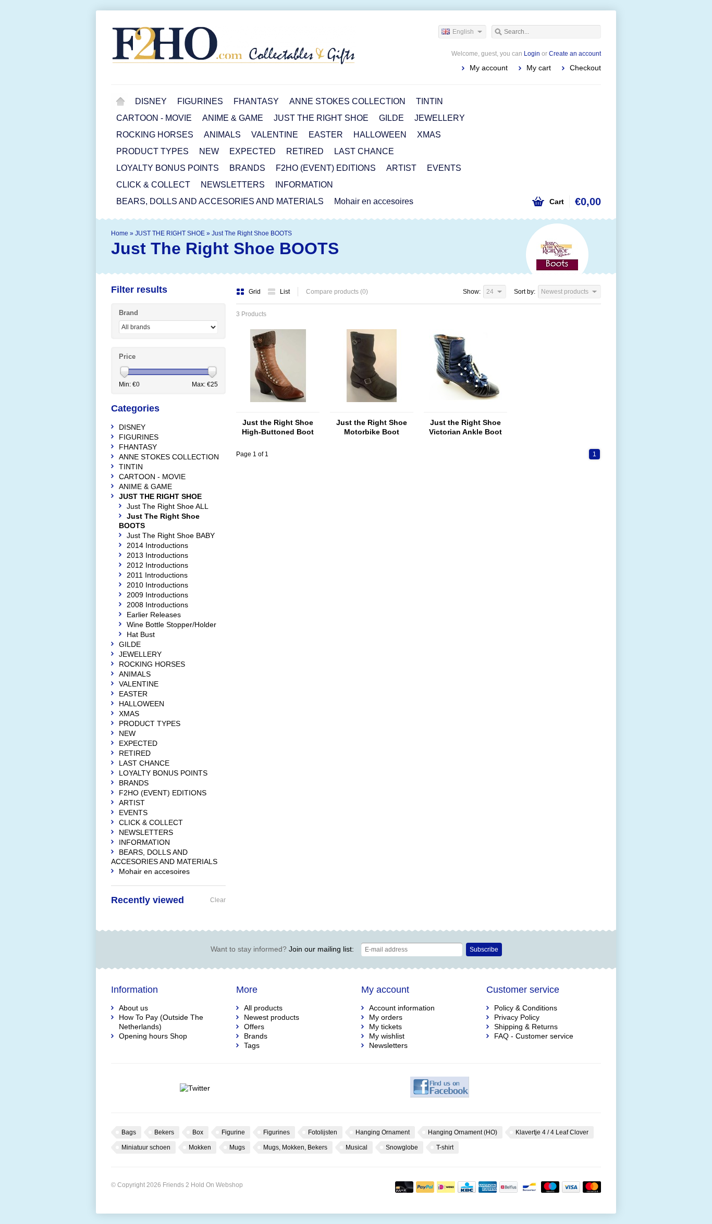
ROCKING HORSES (154, 134)
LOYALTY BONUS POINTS (167, 168)
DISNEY (151, 101)
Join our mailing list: (282, 949)
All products (263, 1008)
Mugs (237, 1147)
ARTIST (401, 168)
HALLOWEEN (380, 134)
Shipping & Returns (526, 1026)
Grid (255, 291)
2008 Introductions (157, 605)
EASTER (326, 134)
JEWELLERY (439, 118)
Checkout (585, 68)
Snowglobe (402, 1147)
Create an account (575, 53)
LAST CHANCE (364, 151)
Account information (402, 1008)
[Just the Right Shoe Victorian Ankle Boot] (465, 407)
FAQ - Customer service (533, 1036)
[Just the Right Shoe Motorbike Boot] (371, 407)
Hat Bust (141, 634)
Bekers (164, 1132)
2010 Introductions (157, 585)
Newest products (271, 1017)
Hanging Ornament (382, 1132)
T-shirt (444, 1147)
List (285, 291)
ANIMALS (222, 134)
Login (532, 53)
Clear (218, 900)
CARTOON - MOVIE (154, 118)
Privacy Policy (516, 1017)
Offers (254, 1026)
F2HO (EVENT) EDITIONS (326, 168)
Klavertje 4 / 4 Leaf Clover (551, 1132)
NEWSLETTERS (233, 184)
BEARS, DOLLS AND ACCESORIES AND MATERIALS (220, 201)
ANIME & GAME (232, 118)
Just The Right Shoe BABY (171, 535)
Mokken (200, 1147)
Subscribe (484, 949)
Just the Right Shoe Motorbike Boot (371, 427)
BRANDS (247, 168)
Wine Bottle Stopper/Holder (171, 624)
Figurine (233, 1132)
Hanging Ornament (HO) (462, 1132)
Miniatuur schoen (145, 1147)
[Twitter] (194, 1088)
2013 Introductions (157, 555)
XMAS (429, 134)
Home (120, 101)
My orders (385, 1017)
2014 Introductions (157, 545)
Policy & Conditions (525, 1008)
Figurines (276, 1132)
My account (489, 68)
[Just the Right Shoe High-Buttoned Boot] (278, 407)
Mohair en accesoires (373, 201)
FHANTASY (256, 101)
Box (197, 1132)
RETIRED (305, 151)
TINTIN (429, 101)
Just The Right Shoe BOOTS (252, 233)
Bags (128, 1132)
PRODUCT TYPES (152, 151)
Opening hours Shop (153, 1036)
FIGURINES (200, 101)
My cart (538, 68)
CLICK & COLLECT (153, 184)
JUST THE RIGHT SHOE (321, 118)
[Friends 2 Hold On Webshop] (233, 47)
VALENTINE (274, 134)
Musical (356, 1147)
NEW (209, 151)
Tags (252, 1045)
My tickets (385, 1026)
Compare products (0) (337, 291)
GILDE (391, 118)
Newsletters (388, 1045)
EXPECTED (252, 151)
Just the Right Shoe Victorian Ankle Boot (465, 427)
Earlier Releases (154, 614)
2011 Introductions (157, 575)
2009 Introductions (157, 595)
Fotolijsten (322, 1132)
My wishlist (386, 1036)
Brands (255, 1036)
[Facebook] (439, 1088)
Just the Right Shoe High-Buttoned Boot (278, 427)
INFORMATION (304, 184)
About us (133, 1008)
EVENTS (444, 168)
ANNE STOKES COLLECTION (347, 101)
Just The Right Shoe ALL (167, 506)
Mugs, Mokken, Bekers (295, 1147)
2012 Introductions (157, 565)
